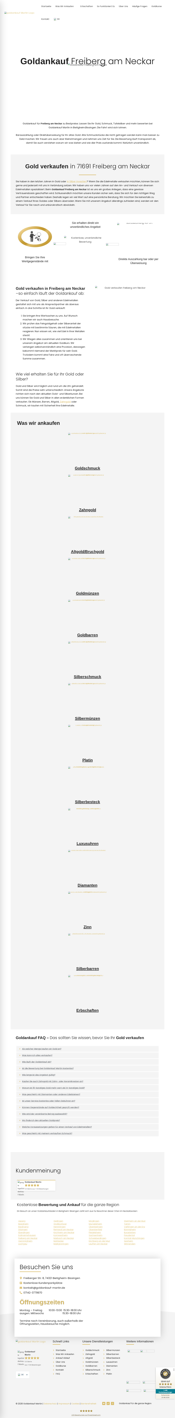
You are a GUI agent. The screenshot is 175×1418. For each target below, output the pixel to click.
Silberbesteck (87, 802)
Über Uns (123, 6)
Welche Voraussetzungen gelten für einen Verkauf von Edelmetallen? (57, 1126)
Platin (87, 760)
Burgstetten (130, 1232)
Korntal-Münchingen (134, 1238)
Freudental (129, 1235)
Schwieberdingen (97, 1238)
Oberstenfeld (95, 1229)
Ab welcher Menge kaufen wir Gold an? (41, 1048)
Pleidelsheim (95, 1232)
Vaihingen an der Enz (134, 1226)
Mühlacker (59, 1241)
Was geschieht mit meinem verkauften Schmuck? (47, 1133)
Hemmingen (60, 1226)
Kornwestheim (61, 1235)
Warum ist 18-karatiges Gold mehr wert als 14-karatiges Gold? (53, 1087)
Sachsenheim (95, 1235)
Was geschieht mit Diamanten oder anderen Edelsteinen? (51, 1094)
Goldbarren (87, 635)
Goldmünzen (87, 593)
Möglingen (94, 1221)
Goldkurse (156, 6)
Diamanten (87, 885)
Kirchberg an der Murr (99, 1241)
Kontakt (45, 19)
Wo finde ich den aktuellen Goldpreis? (41, 1120)
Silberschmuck (87, 677)
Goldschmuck (87, 468)
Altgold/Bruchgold (87, 551)
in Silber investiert (77, 181)
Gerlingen (58, 1221)
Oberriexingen (96, 1226)
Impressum (64, 1403)
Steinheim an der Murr (135, 1221)
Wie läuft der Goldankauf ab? (36, 1061)
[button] (75, 6)
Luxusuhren (88, 843)
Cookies (75, 1403)
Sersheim (128, 1241)
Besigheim (23, 1223)
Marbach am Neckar (64, 1238)
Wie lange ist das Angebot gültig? (38, 1074)
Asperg (21, 1221)
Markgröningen (61, 1243)
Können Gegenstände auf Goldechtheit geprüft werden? (50, 1107)
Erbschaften (86, 6)
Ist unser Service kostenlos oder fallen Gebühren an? (48, 1100)
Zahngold (65, 401)
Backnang (23, 1226)
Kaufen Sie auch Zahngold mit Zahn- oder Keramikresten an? (52, 1081)
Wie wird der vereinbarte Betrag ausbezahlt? (44, 1113)
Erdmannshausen (27, 1235)
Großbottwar (60, 1223)
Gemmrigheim (25, 1241)
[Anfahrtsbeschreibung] (124, 1297)
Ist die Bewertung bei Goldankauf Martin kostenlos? (48, 1068)
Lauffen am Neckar (98, 1243)
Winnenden (129, 1243)
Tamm (127, 1223)
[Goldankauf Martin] (19, 12)
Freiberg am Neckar (27, 1238)
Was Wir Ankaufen (64, 6)
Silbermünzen (87, 718)
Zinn (87, 927)
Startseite (46, 6)
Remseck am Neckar (64, 1229)
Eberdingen (24, 1232)
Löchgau (22, 1243)
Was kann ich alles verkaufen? (37, 1055)
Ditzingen (23, 1229)
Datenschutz (50, 1403)
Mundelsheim (95, 1223)
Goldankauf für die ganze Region (135, 1403)
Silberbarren (87, 969)
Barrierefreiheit (88, 1403)
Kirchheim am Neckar (64, 1232)
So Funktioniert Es (106, 6)
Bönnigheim (130, 1229)
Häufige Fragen (139, 6)
